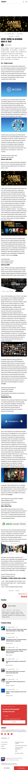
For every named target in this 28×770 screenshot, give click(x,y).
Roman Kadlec (8, 45)
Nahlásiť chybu (22, 593)
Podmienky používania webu (21, 745)
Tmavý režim (4, 738)
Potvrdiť (14, 722)
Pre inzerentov (4, 744)
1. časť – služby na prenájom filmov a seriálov (11, 581)
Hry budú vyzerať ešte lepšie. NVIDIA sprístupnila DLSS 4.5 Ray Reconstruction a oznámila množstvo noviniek (16, 651)
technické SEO (4, 764)
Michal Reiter (9, 643)
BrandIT (2, 746)
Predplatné (3, 748)
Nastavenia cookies (19, 753)
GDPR (16, 751)
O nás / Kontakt (4, 742)
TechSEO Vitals (15, 764)
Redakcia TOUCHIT (10, 633)
